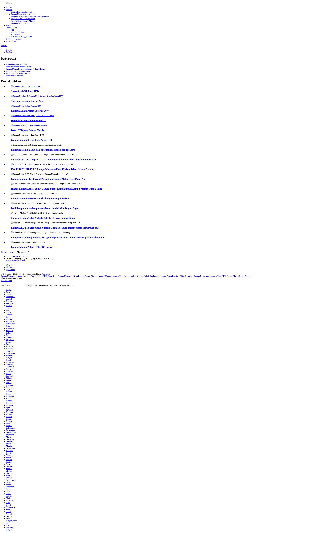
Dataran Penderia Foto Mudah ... (28, 120)
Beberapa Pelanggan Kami (21, 37)
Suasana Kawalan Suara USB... (27, 101)
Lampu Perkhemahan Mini (21, 12)
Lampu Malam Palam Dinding (239, 276)
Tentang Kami (11, 28)
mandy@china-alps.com (15, 261)
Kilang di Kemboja (13, 39)
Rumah (9, 7)
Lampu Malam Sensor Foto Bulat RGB (31, 140)
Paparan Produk (17, 32)
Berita (8, 25)
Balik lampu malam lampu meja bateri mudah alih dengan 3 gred (45, 208)
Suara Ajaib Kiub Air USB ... (26, 91)
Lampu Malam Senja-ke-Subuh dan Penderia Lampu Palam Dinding (151, 276)
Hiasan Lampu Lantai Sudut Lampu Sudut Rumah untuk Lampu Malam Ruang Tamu (56, 188)
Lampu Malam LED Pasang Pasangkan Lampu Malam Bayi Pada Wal (48, 179)
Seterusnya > (9, 252)
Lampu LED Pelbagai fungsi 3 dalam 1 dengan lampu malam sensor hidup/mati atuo (55, 227)
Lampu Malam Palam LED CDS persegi (32, 247)
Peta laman (46, 274)
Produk (9, 10)
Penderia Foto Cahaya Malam (23, 19)
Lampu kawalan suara (20, 23)
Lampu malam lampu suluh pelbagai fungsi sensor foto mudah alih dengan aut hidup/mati (58, 237)
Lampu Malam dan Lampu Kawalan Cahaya (18, 276)
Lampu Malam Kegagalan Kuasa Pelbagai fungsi (30, 16)
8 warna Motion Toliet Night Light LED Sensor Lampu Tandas (43, 218)
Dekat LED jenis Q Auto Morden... (29, 130)
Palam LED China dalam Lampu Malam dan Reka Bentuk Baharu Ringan (67, 276)
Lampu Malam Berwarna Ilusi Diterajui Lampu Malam (40, 198)
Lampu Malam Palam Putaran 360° (30, 110)
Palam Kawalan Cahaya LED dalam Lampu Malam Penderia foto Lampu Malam (54, 159)
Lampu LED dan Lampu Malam (110, 276)
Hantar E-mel (6, 281)
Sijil (12, 30)
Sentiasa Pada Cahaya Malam (23, 21)
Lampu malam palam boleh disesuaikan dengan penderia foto (43, 149)
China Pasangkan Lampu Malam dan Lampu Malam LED (203, 276)
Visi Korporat (16, 34)
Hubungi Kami (12, 41)
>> (15, 252)
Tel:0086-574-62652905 (15, 256)
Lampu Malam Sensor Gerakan (23, 14)
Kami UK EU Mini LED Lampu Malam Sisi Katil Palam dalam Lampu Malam (52, 169)
